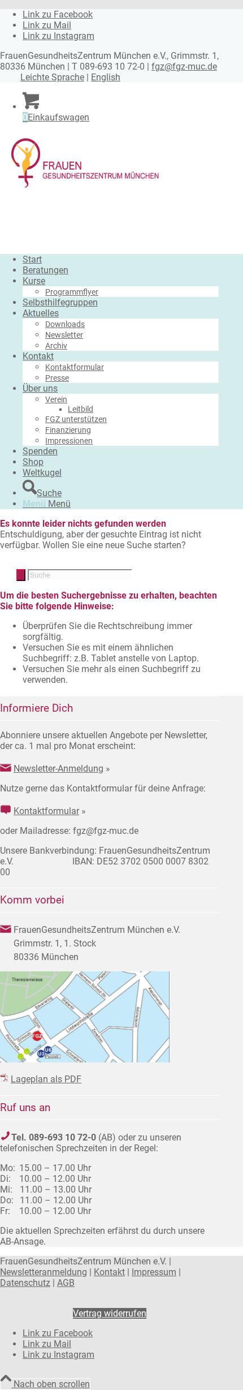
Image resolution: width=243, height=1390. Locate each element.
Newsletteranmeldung (43, 1272)
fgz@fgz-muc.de (184, 66)
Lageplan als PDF (46, 1079)
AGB (66, 1282)
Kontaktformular (46, 811)
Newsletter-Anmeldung (58, 768)
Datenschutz (25, 1282)
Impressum (154, 1272)
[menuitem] (121, 259)
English (105, 77)
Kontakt (109, 1272)
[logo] (85, 188)
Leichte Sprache (52, 77)
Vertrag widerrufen (109, 1313)
